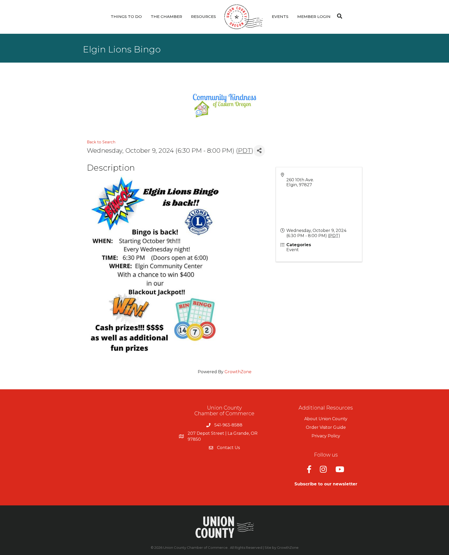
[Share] (259, 151)
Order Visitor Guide (326, 427)
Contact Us (228, 447)
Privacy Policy (326, 435)
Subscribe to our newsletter (325, 484)
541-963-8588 (228, 425)
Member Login (314, 16)
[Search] (338, 16)
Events (280, 16)
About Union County (325, 418)
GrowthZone (238, 371)
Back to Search (101, 142)
